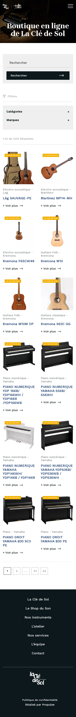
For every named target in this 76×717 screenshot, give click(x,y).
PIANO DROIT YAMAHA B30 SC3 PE (17, 541)
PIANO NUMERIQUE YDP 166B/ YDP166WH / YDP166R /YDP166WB (19, 394)
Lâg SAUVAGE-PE (17, 198)
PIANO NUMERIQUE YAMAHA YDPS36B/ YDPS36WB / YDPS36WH (57, 471)
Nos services (38, 635)
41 (35, 571)
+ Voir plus (10, 205)
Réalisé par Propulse (40, 704)
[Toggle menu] (68, 111)
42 (44, 571)
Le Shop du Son (38, 608)
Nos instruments (38, 617)
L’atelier (38, 626)
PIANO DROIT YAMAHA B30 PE (54, 539)
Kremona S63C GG (55, 324)
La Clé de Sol (38, 599)
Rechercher (19, 75)
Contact (38, 653)
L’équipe (38, 644)
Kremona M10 (52, 261)
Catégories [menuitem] (14, 111)
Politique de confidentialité (39, 699)
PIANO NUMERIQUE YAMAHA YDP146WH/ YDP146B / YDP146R (19, 471)
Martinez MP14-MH (56, 198)
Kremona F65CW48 (18, 261)
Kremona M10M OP (18, 324)
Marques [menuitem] (12, 120)
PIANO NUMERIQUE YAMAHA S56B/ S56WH (57, 391)
